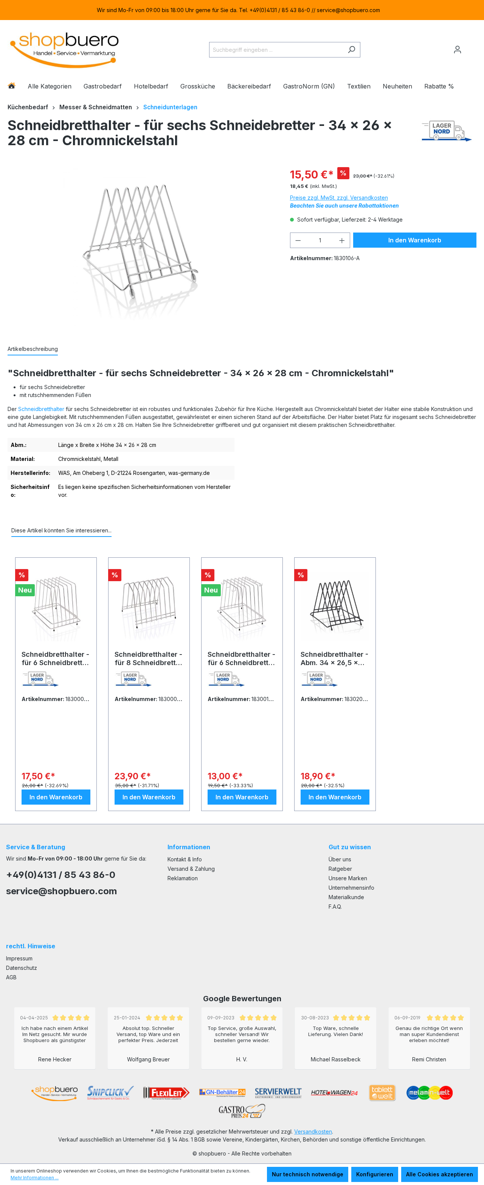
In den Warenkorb (414, 240)
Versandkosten (313, 1131)
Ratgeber (340, 868)
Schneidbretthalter (41, 409)
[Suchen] (351, 49)
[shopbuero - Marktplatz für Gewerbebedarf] (64, 48)
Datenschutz (21, 968)
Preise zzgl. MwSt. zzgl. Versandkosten (339, 197)
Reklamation (183, 878)
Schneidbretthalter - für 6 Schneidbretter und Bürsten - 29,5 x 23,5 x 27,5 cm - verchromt (242, 658)
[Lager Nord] (446, 135)
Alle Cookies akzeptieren (439, 1174)
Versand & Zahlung (191, 868)
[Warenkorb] (471, 46)
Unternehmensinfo (351, 887)
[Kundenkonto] (457, 49)
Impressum (19, 958)
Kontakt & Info (185, 859)
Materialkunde (346, 897)
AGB (11, 977)
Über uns (340, 859)
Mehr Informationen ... (35, 1177)
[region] (242, 10)
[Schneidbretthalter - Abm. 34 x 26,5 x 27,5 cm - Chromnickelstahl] (335, 607)
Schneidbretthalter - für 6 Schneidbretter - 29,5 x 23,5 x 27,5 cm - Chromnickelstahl (55, 658)
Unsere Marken (348, 878)
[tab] (33, 349)
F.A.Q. (335, 906)
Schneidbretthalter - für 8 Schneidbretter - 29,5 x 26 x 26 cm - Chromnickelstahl (149, 658)
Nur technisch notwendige (307, 1174)
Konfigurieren (374, 1174)
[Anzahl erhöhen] (342, 240)
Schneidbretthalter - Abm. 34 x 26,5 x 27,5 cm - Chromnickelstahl (334, 658)
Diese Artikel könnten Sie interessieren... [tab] (61, 530)
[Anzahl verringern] (298, 240)
